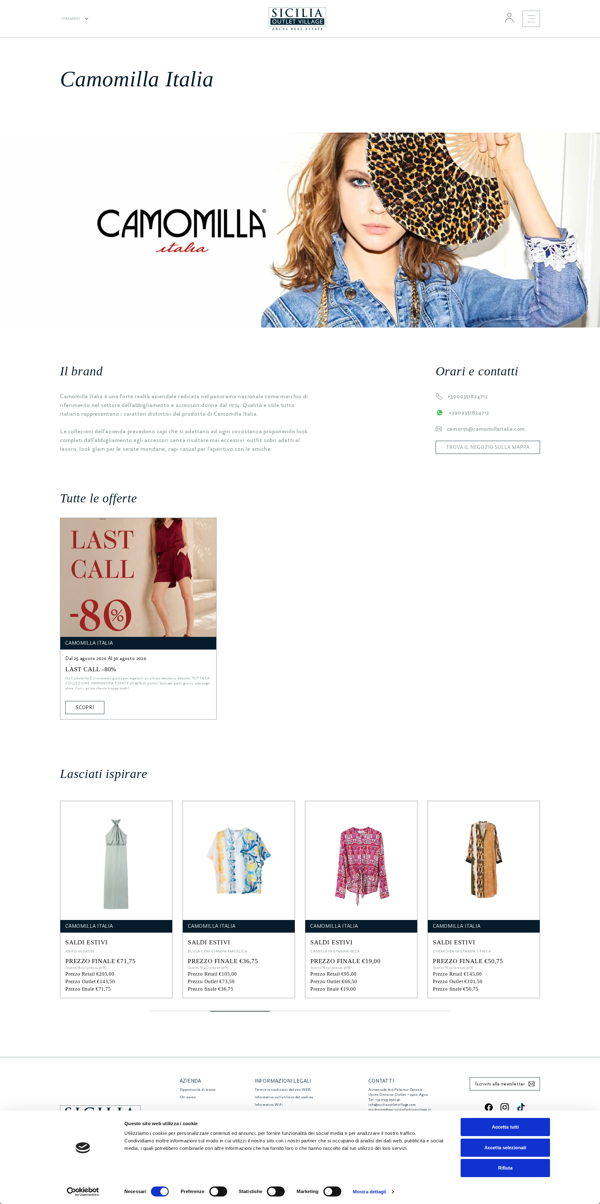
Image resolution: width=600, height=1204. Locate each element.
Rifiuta (505, 1168)
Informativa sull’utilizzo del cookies (284, 1097)
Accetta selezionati (505, 1147)
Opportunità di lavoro (198, 1089)
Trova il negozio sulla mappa (488, 447)
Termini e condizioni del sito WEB (283, 1089)
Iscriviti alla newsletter (500, 1084)
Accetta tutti (505, 1127)
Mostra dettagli (369, 1191)
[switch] (218, 1191)
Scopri (85, 707)
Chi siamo (188, 1097)
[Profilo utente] (509, 18)
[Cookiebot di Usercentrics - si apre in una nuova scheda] (83, 1191)
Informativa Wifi (269, 1104)
